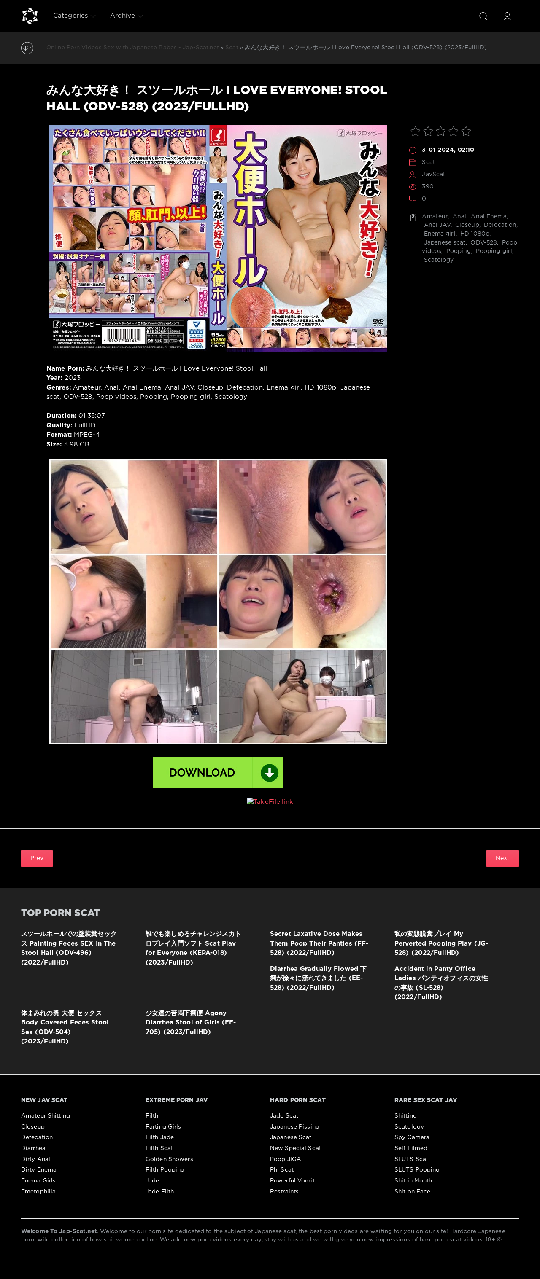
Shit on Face (412, 1191)
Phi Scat (282, 1169)
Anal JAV (436, 225)
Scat (428, 162)
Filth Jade (160, 1137)
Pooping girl (493, 251)
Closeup (466, 225)
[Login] (507, 16)
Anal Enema (487, 216)
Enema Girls (38, 1180)
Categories (70, 16)
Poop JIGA (285, 1159)
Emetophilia (38, 1191)
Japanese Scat (291, 1137)
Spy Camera (411, 1137)
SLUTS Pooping (417, 1169)
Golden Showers (169, 1159)
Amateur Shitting (45, 1115)
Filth (152, 1115)
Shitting (405, 1115)
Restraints (284, 1191)
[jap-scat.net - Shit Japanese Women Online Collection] (30, 16)
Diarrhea (33, 1148)
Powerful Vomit (292, 1180)
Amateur (435, 216)
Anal (459, 216)
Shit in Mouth (413, 1180)
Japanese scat (444, 242)
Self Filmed (410, 1148)
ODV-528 (483, 242)
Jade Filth (160, 1191)
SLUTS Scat (411, 1159)
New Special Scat (295, 1148)
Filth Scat (159, 1148)
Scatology (438, 260)
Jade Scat (284, 1115)
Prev (36, 858)
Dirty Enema (39, 1169)
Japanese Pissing (294, 1126)
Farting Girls (163, 1126)
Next (503, 858)
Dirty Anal (35, 1159)
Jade (152, 1180)
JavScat (434, 174)
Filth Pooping (165, 1169)
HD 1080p (474, 233)
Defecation (499, 225)
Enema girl (438, 233)
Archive (122, 16)
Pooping (457, 251)
